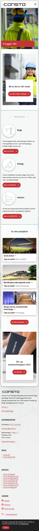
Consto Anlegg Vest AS (10, 485)
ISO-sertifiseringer (8, 411)
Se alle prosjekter (18, 322)
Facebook (7, 505)
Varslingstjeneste (11, 514)
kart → (15, 432)
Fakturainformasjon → (9, 441)
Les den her (18, 372)
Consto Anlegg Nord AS (11, 476)
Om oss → (5, 407)
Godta (5, 527)
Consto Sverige (9, 509)
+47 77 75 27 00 (15, 424)
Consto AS (6, 455)
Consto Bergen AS (9, 457)
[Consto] (14, 4)
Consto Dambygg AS (10, 487)
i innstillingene (24, 524)
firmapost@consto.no (9, 428)
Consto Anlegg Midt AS (10, 478)
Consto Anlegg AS (9, 474)
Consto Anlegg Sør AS (10, 483)
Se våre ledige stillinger (18, 94)
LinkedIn (6, 501)
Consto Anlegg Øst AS (10, 481)
